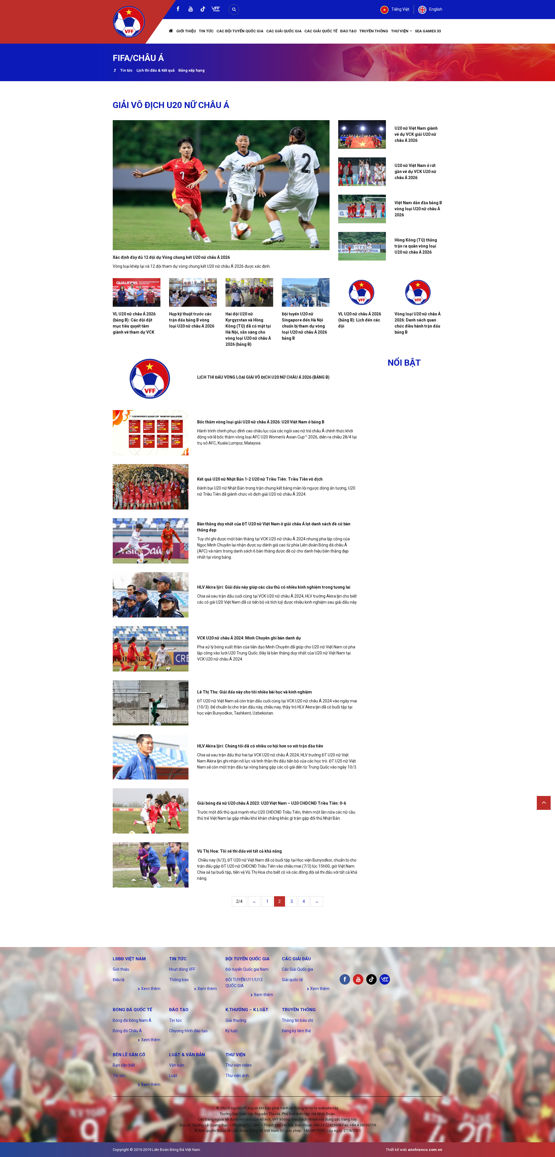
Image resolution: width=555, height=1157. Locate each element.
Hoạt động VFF (182, 969)
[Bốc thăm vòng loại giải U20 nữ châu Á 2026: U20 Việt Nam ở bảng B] (150, 432)
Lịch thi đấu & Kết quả (155, 70)
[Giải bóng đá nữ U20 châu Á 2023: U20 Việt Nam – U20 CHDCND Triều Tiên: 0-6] (150, 811)
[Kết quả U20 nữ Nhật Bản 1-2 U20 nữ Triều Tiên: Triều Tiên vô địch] (150, 486)
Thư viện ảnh (237, 1075)
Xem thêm (150, 988)
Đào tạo (348, 31)
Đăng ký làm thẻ (296, 1030)
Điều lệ (118, 979)
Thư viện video (238, 1065)
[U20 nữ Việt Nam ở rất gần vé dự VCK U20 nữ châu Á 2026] (362, 171)
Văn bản (176, 1065)
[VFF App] (215, 10)
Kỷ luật (231, 1030)
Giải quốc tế (292, 979)
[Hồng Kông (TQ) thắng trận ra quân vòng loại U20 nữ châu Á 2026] (362, 246)
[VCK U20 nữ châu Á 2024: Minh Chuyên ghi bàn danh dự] (150, 648)
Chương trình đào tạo (188, 1030)
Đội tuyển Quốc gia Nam (247, 969)
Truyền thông (373, 31)
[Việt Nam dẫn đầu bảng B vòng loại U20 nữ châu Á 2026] (362, 209)
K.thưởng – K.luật (246, 1009)
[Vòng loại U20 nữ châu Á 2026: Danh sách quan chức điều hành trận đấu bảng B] (418, 292)
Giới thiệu (186, 31)
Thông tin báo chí (297, 1020)
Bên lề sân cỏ (129, 1054)
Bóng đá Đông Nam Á (132, 1020)
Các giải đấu (296, 958)
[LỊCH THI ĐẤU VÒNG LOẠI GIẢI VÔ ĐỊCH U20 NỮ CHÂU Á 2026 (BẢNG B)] (150, 378)
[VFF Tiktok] (203, 10)
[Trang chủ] (171, 31)
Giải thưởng (235, 1020)
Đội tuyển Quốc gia (247, 958)
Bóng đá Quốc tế (132, 1009)
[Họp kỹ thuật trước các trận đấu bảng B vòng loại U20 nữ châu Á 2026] (193, 292)
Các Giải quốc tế (320, 31)
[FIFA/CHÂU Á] (114, 70)
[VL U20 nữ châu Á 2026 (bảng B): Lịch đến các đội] (362, 292)
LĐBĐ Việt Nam (129, 958)
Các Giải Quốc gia (283, 31)
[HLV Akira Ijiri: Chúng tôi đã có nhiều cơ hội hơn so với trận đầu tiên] (150, 757)
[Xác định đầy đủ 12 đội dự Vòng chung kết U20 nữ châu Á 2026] (221, 185)
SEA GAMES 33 (428, 31)
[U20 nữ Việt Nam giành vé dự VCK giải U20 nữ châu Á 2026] (362, 134)
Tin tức (206, 31)
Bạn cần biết (124, 1065)
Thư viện (400, 31)
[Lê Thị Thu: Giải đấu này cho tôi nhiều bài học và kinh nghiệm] (150, 703)
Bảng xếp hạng (191, 70)
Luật (173, 1075)
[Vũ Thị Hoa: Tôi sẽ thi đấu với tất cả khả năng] (150, 865)
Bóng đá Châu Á (127, 1030)
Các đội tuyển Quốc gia (240, 31)
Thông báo (179, 979)
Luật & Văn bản (187, 1054)
